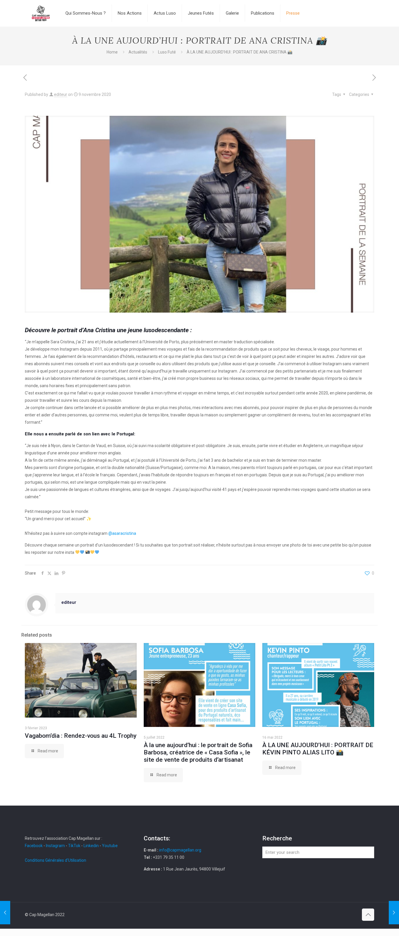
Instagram (55, 845)
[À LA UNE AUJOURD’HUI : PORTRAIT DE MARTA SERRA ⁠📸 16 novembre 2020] (394, 912)
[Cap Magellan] (41, 13)
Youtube (110, 845)
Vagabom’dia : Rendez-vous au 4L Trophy (80, 735)
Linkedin (91, 845)
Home (112, 52)
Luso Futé (167, 52)
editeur (60, 94)
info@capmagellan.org (180, 850)
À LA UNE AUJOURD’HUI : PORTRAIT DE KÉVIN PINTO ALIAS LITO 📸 (317, 749)
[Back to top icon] (368, 915)
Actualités (138, 52)
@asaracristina (122, 533)
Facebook (34, 845)
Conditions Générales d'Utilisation (55, 860)
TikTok (74, 845)
